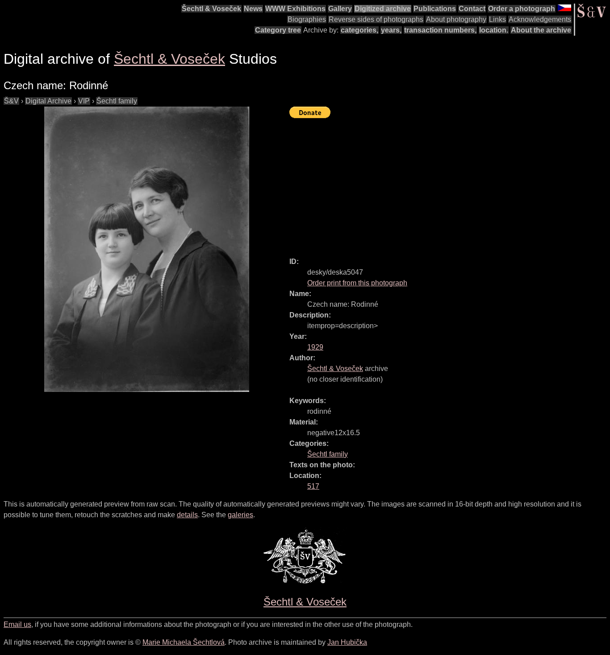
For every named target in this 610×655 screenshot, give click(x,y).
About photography (456, 19)
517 (313, 486)
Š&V (11, 101)
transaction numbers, (440, 30)
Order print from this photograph (357, 283)
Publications (435, 8)
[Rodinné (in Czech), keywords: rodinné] (146, 249)
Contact (472, 8)
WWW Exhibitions (295, 8)
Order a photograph (521, 8)
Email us (17, 624)
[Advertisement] (449, 183)
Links (497, 19)
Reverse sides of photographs (376, 19)
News (253, 8)
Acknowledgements (540, 19)
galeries (240, 515)
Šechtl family (116, 101)
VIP (84, 101)
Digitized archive (383, 8)
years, (391, 30)
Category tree (278, 30)
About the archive (541, 30)
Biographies (307, 19)
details (187, 515)
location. (493, 30)
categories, (359, 30)
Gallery (340, 8)
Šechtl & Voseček (211, 8)
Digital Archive (48, 101)
